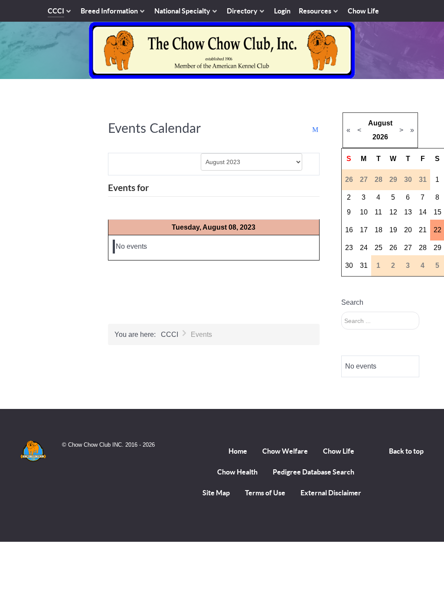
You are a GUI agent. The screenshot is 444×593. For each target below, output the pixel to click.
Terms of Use (265, 493)
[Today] (171, 163)
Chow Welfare (285, 451)
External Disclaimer (330, 493)
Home (238, 451)
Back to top (406, 451)
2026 (380, 137)
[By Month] (121, 163)
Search (352, 302)
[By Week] (146, 163)
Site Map (216, 493)
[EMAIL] (316, 130)
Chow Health (237, 472)
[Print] (307, 130)
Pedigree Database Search (313, 472)
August (380, 123)
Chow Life (338, 451)
